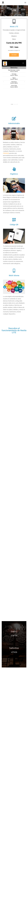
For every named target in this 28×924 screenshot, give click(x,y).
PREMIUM (6, 153)
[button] (3, 82)
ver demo (14, 54)
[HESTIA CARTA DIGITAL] (3, 2)
